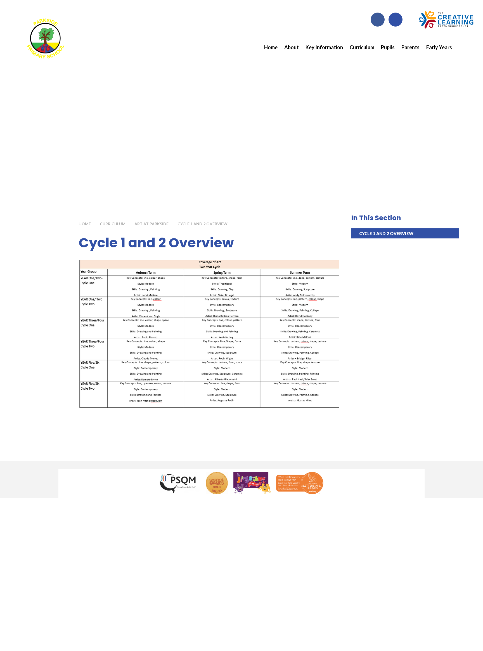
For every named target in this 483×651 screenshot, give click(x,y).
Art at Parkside (151, 223)
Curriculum (113, 223)
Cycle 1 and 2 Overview (202, 223)
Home (85, 223)
